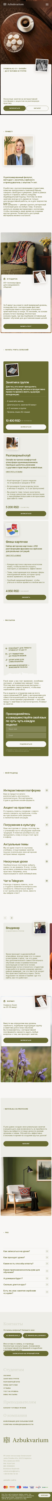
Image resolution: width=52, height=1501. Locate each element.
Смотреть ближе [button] (13, 555)
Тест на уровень (10, 1391)
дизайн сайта (9, 1480)
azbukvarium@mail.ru (11, 1471)
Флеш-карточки (10, 1385)
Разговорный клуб (11, 1382)
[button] (14, 108)
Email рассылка (10, 1394)
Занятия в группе (11, 1379)
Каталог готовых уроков (14, 1408)
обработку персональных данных (18, 751)
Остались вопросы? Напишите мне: (19, 1330)
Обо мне (7, 1375)
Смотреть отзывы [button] (14, 472)
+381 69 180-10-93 (10, 1474)
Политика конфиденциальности (18, 1424)
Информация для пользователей (18, 1421)
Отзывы (6, 1388)
